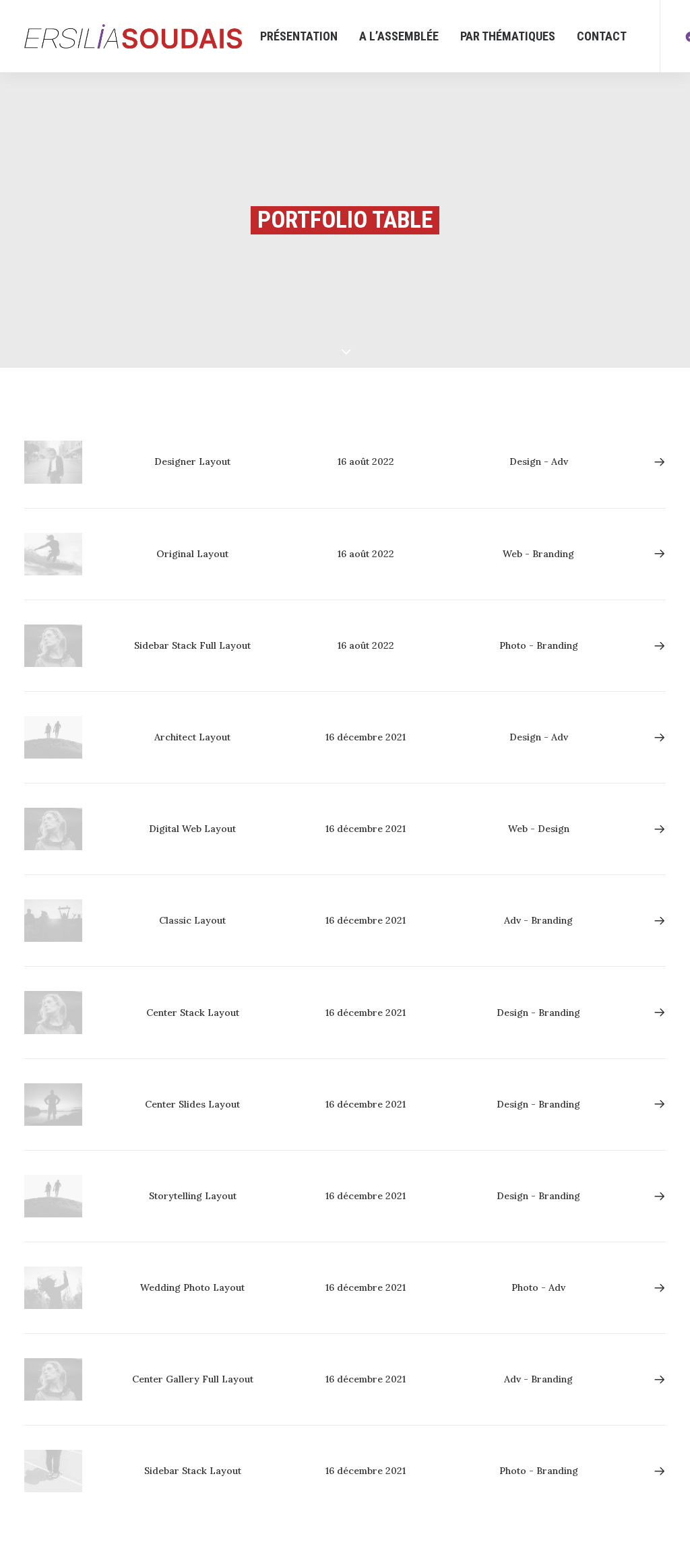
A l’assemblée (399, 36)
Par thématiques (507, 36)
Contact (602, 36)
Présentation (299, 36)
